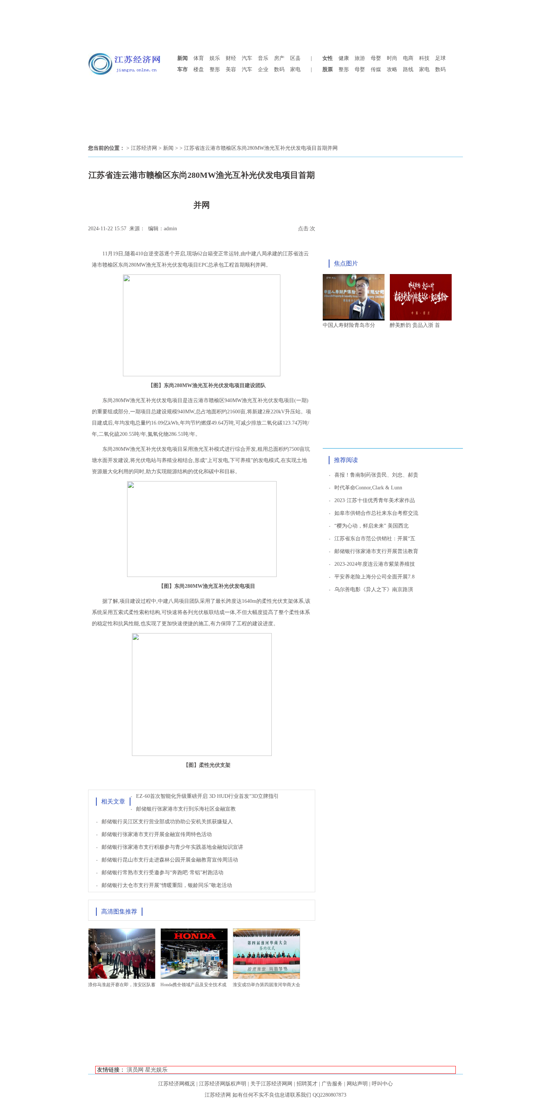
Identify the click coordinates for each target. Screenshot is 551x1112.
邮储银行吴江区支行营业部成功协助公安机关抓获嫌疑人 (167, 821)
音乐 (263, 58)
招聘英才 (306, 1084)
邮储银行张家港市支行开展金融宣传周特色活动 (157, 834)
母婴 (376, 58)
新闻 (168, 148)
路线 (408, 69)
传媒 (376, 69)
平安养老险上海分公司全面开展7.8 (374, 577)
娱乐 (215, 58)
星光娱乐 (156, 1070)
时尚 (392, 58)
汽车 (247, 58)
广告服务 (332, 1084)
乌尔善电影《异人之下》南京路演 (373, 589)
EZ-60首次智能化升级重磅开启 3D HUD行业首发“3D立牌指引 (207, 796)
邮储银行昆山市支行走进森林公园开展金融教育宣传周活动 (170, 860)
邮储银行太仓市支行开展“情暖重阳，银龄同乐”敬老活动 (167, 885)
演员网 (135, 1070)
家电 (295, 69)
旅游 (360, 58)
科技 (424, 58)
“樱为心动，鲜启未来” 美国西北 (371, 526)
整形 (215, 69)
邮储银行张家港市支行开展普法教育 (376, 551)
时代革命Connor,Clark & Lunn (368, 487)
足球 (440, 58)
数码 (279, 69)
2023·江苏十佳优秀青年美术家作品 (374, 500)
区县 (295, 58)
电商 (408, 58)
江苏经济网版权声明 (222, 1084)
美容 (231, 69)
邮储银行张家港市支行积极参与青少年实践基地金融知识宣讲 (172, 847)
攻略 (392, 69)
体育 (198, 58)
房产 (279, 58)
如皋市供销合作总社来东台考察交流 (376, 513)
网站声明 (357, 1084)
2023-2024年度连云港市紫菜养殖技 (374, 564)
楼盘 (198, 69)
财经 (231, 58)
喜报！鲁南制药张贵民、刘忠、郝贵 (376, 475)
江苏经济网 (144, 148)
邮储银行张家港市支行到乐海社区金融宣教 (186, 809)
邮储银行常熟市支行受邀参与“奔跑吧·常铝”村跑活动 (162, 872)
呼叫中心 (382, 1084)
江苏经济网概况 (176, 1084)
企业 (263, 69)
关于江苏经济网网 (271, 1084)
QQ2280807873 (329, 1095)
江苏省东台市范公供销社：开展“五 (374, 538)
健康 (343, 58)
